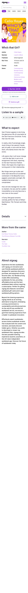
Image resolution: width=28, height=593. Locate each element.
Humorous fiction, (19, 77)
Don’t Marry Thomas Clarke (9, 234)
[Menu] (25, 2)
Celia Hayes (17, 52)
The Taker (4, 244)
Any (4, 11)
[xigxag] (5, 2)
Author (14, 11)
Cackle (3, 242)
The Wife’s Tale (6, 246)
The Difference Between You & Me (11, 236)
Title (9, 11)
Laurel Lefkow (18, 55)
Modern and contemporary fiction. (18, 81)
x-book (24, 11)
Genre (19, 11)
